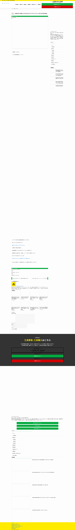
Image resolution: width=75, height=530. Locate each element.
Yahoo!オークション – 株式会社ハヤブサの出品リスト (21, 258)
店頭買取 (53, 50)
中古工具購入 (53, 64)
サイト (12, 327)
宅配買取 (53, 53)
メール (13, 325)
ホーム (13, 433)
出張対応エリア (53, 58)
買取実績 (52, 57)
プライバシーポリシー (15, 523)
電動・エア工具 (14, 16)
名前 (12, 324)
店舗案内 (52, 60)
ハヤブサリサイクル (19, 286)
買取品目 (52, 55)
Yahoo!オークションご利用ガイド (17, 526)
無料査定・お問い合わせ (54, 62)
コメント (13, 323)
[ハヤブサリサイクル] (5, 4)
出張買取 (14, 441)
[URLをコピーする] (12, 271)
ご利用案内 (52, 46)
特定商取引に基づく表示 (15, 524)
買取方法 (52, 48)
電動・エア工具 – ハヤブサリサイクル (18, 245)
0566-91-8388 (58, 1)
